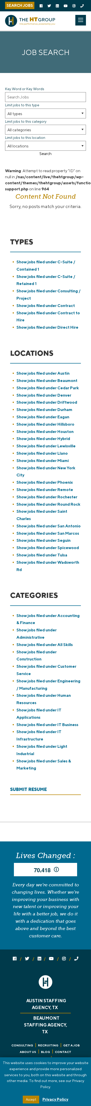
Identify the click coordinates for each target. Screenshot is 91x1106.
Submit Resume (28, 789)
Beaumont (46, 380)
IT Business (47, 724)
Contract (45, 305)
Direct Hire (47, 327)
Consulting (22, 1045)
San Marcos (47, 533)
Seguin (43, 540)
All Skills (44, 644)
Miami (42, 460)
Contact (63, 1052)
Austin (43, 373)
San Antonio (48, 526)
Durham (44, 409)
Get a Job (71, 1045)
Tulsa (41, 555)
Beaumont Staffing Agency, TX (45, 1025)
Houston (45, 431)
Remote (44, 489)
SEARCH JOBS (20, 5)
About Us (28, 1052)
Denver (43, 395)
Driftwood (46, 402)
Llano (42, 453)
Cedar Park (47, 387)
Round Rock (48, 504)
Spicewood (47, 547)
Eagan (42, 417)
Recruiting (48, 1045)
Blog (45, 1052)
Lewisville (46, 446)
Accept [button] (31, 1099)
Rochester (46, 497)
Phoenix (44, 482)
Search (45, 154)
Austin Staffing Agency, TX (46, 1004)
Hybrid (43, 438)
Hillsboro (45, 424)
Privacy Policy (55, 1099)
